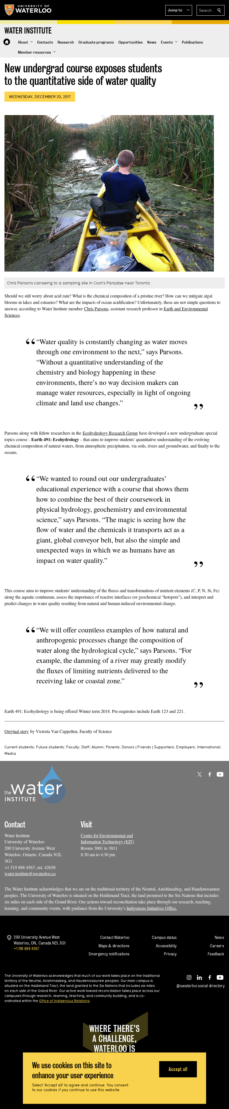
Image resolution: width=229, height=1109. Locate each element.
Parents (113, 747)
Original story (16, 731)
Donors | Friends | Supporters (148, 747)
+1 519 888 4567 (26, 948)
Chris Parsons (96, 308)
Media (10, 753)
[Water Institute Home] (6, 42)
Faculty (72, 747)
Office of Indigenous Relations (64, 1000)
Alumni (98, 747)
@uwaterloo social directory (200, 985)
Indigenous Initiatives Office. (152, 908)
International (208, 747)
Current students (19, 747)
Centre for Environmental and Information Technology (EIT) (107, 838)
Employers (185, 747)
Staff (85, 747)
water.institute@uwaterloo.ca (30, 873)
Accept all (178, 1069)
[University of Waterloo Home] (28, 10)
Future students (50, 747)
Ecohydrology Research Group (110, 433)
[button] (179, 10)
